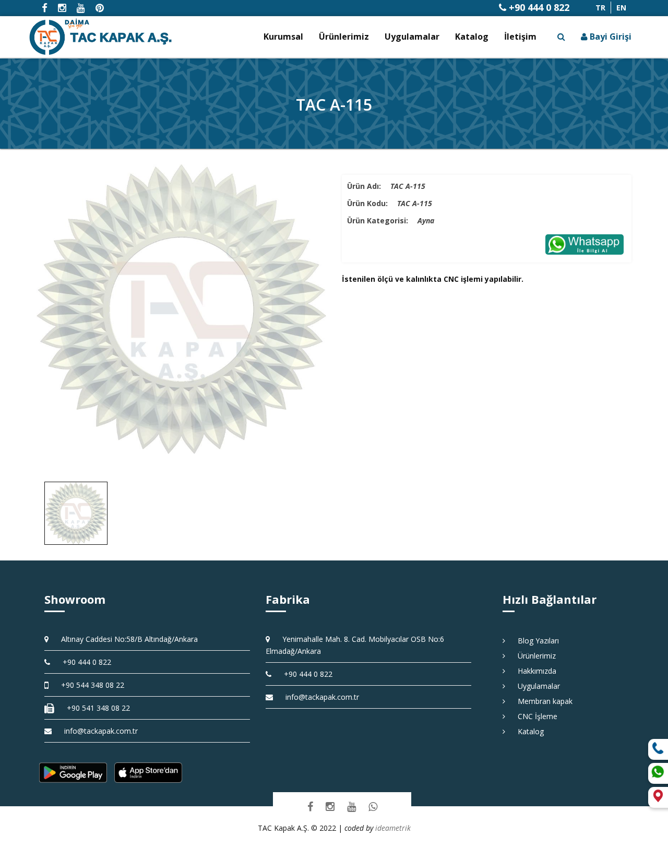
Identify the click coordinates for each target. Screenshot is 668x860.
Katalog (471, 36)
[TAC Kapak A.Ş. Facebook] (310, 806)
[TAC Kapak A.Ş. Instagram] (330, 806)
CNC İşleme (533, 716)
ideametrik (393, 828)
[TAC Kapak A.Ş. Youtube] (351, 806)
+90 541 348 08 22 (94, 708)
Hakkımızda (533, 671)
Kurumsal (283, 36)
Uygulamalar (412, 36)
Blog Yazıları (534, 641)
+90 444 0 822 (537, 7)
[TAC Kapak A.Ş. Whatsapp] (373, 806)
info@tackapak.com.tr (101, 731)
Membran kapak (541, 701)
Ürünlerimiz (344, 36)
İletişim (520, 36)
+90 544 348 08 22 (89, 685)
